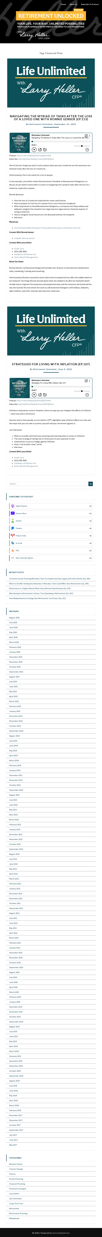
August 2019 (14, 1026)
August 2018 (14, 1081)
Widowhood (14, 1218)
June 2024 (13, 745)
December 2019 (15, 1007)
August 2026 (14, 617)
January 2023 (14, 829)
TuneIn (40, 159)
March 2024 (14, 760)
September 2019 (16, 1021)
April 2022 (13, 873)
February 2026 (15, 647)
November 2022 (16, 839)
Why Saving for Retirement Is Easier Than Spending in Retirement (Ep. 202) (41, 593)
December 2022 (15, 834)
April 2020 (13, 987)
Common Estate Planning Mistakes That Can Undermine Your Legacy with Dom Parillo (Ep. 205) (49, 578)
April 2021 (13, 933)
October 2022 (15, 844)
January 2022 (14, 888)
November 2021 (16, 898)
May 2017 (13, 1145)
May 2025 (13, 691)
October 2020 (15, 962)
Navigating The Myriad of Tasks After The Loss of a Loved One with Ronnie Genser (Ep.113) (51, 118)
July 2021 (13, 918)
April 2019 (13, 1046)
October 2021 (15, 903)
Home (63, 4)
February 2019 (15, 1056)
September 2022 (16, 849)
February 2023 (15, 824)
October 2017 (15, 1125)
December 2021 (15, 893)
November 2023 (16, 780)
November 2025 (16, 662)
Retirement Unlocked (40, 124)
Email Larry (19, 457)
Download (39, 155)
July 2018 (13, 1085)
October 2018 (15, 1071)
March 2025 (14, 701)
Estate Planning (16, 1179)
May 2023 (13, 809)
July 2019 (13, 1031)
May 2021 (13, 928)
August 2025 (14, 676)
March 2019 (14, 1051)
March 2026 (14, 642)
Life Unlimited (15, 1198)
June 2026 (13, 627)
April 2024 (13, 755)
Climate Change (16, 1169)
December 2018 (15, 1061)
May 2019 (13, 1041)
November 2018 (16, 1066)
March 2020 (14, 992)
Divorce (12, 1174)
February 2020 (15, 997)
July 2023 (13, 800)
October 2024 (15, 726)
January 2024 (14, 770)
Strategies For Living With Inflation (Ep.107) (51, 364)
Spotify (21, 159)
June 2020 (13, 982)
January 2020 (14, 1002)
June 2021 (13, 923)
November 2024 (16, 721)
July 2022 (13, 859)
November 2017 (16, 1120)
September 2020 (16, 967)
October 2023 (15, 785)
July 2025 (13, 681)
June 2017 (13, 1140)
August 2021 (14, 913)
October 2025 (15, 667)
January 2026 (14, 652)
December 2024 (15, 716)
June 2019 (13, 1036)
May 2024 (13, 750)
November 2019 (16, 1012)
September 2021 (16, 908)
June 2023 (13, 805)
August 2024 (14, 736)
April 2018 (13, 1100)
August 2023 (14, 795)
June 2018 (13, 1090)
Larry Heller (14, 1193)
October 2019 (15, 1016)
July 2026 (13, 622)
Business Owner (16, 1164)
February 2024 (15, 765)
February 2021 (15, 943)
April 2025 (13, 696)
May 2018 (13, 1095)
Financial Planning (17, 1184)
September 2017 (16, 1130)
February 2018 (15, 1110)
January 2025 (14, 711)
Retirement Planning (18, 1213)
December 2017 (15, 1115)
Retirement (14, 1208)
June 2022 (13, 864)
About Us (73, 4)
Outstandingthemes (61, 1233)
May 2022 (13, 869)
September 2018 (16, 1076)
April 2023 (13, 814)
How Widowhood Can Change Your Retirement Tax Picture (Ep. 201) (37, 598)
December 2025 (15, 657)
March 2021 (14, 938)
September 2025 (16, 672)
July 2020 (13, 977)
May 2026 (13, 632)
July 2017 (13, 1135)
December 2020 (15, 952)
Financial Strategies (17, 1188)
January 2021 (14, 947)
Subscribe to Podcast (90, 4)
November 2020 (16, 957)
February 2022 (15, 883)
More (51, 159)
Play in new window (25, 155)
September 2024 (16, 731)
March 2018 (14, 1105)
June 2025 (13, 686)
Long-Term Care (16, 1203)
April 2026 (13, 637)
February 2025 (15, 706)
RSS (46, 159)
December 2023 (15, 775)
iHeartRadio (31, 159)
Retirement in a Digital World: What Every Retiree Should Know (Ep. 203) (40, 588)
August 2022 (14, 854)
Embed (48, 155)
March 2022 (14, 878)
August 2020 (14, 972)
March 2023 (14, 819)
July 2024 (13, 741)
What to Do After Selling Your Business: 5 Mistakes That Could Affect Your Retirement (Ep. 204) (49, 583)
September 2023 (16, 790)
